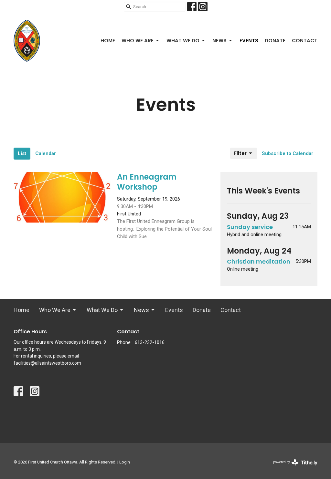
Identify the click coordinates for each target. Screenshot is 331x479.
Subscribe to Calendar (287, 153)
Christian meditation (258, 261)
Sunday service (250, 227)
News (219, 40)
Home (108, 40)
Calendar (45, 153)
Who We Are (138, 40)
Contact (304, 40)
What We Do (182, 40)
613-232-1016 (150, 342)
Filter (240, 153)
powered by (291, 467)
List (22, 153)
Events (249, 40)
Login (124, 462)
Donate (275, 40)
